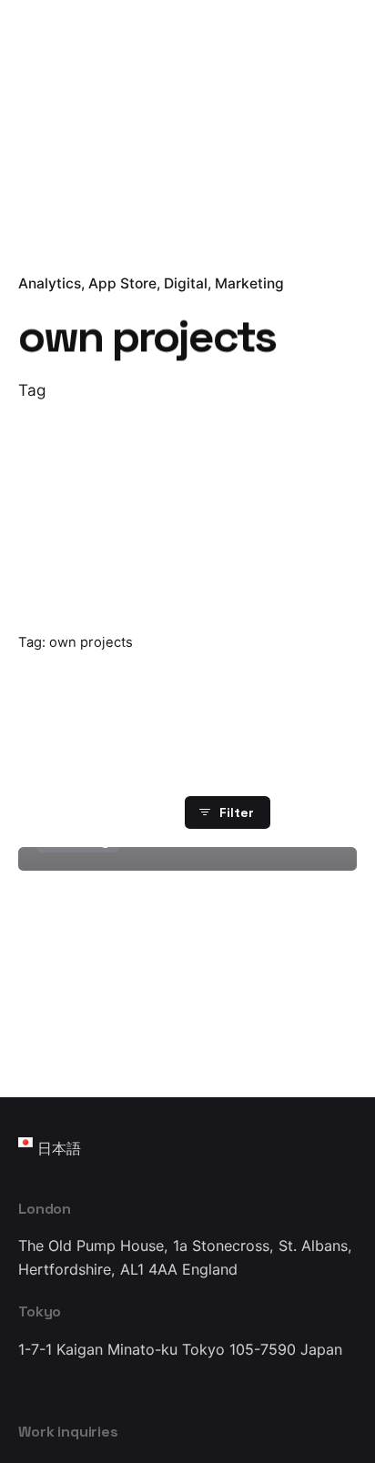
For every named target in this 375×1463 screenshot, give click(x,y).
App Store (122, 283)
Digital (186, 283)
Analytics (49, 283)
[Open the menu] (43, 87)
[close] (213, 545)
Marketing (249, 283)
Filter (236, 812)
